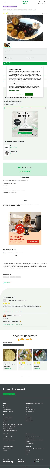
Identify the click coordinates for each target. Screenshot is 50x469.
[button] (5, 2)
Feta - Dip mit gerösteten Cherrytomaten (38, 365)
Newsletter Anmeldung (9, 394)
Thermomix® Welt (7, 418)
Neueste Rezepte (7, 409)
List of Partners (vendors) (14, 90)
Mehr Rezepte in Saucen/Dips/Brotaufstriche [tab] (14, 345)
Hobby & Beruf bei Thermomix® (10, 430)
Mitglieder (5, 420)
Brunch (12, 277)
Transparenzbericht (30, 438)
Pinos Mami (9, 315)
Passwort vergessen (30, 409)
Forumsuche (29, 418)
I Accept (29, 94)
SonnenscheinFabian (11, 300)
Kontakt (28, 452)
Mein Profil (34, 403)
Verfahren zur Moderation (8, 439)
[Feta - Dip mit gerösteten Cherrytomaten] (40, 355)
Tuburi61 (23, 367)
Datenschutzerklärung (8, 448)
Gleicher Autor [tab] (29, 345)
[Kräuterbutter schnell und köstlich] (10, 355)
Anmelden (28, 405)
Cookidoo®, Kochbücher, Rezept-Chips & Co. (13, 424)
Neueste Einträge (30, 411)
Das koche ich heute (7, 428)
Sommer (18, 277)
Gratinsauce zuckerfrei (25, 365)
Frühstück (6, 277)
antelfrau (38, 368)
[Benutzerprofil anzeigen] (4, 300)
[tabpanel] (25, 363)
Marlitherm (8, 368)
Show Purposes (20, 94)
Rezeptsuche (6, 405)
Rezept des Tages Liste (8, 411)
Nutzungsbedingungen (8, 436)
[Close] (41, 67)
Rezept (4, 403)
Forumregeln (6, 438)
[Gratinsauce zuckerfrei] (25, 355)
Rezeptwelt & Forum (7, 417)
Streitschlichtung (29, 443)
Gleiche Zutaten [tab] (37, 345)
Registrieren (28, 407)
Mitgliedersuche (29, 420)
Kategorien (5, 407)
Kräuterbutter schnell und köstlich (9, 365)
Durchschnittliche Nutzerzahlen (33, 436)
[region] (25, 81)
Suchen (27, 414)
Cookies (5, 450)
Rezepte (5, 422)
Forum (4, 414)
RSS (27, 454)
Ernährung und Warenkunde (9, 426)
